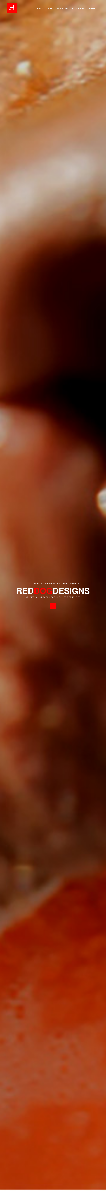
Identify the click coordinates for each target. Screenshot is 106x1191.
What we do (62, 8)
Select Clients (78, 8)
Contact (93, 8)
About (40, 8)
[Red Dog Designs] (12, 8)
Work (49, 8)
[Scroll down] (53, 606)
